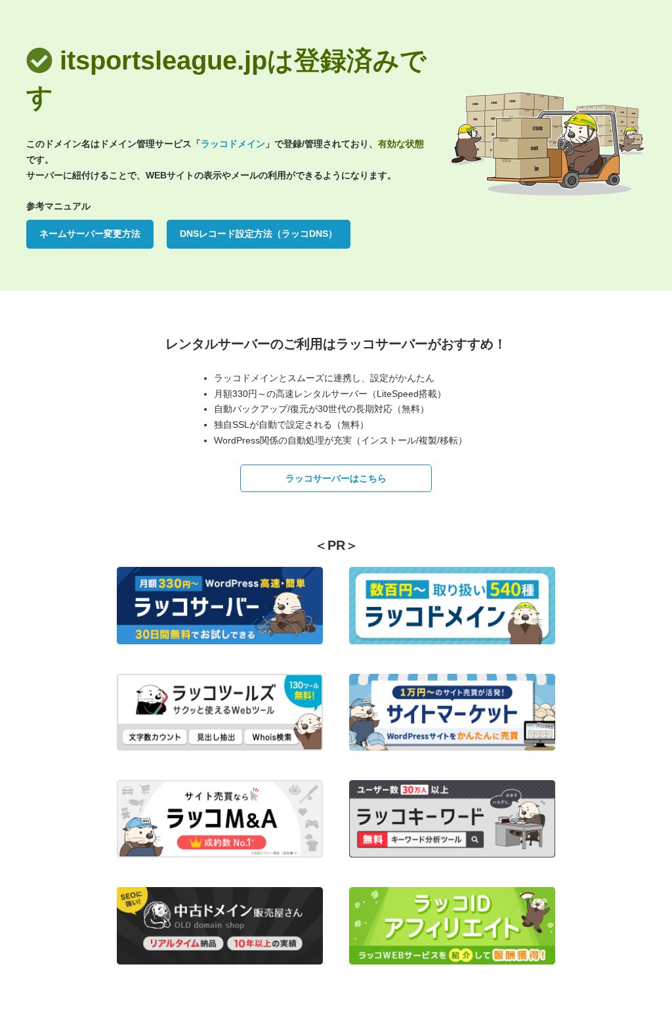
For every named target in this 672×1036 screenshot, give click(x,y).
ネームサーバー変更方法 (89, 233)
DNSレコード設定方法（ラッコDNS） (258, 233)
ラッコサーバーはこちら (336, 478)
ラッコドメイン (233, 143)
